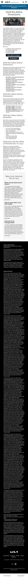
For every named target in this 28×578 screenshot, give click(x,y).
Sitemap (17, 555)
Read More (7, 199)
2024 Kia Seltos (9, 28)
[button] (26, 9)
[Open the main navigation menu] (2, 2)
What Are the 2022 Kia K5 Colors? (13, 183)
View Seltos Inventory (13, 55)
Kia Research (13, 58)
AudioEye (14, 557)
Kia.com (22, 555)
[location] (26, 2)
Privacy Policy (6, 555)
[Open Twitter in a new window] (12, 564)
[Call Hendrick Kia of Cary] (23, 2)
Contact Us (12, 555)
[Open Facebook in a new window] (15, 564)
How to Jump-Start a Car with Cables (13, 203)
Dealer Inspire (14, 569)
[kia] (7, 2)
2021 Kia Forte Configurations (9, 221)
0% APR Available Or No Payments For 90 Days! (14, 6)
